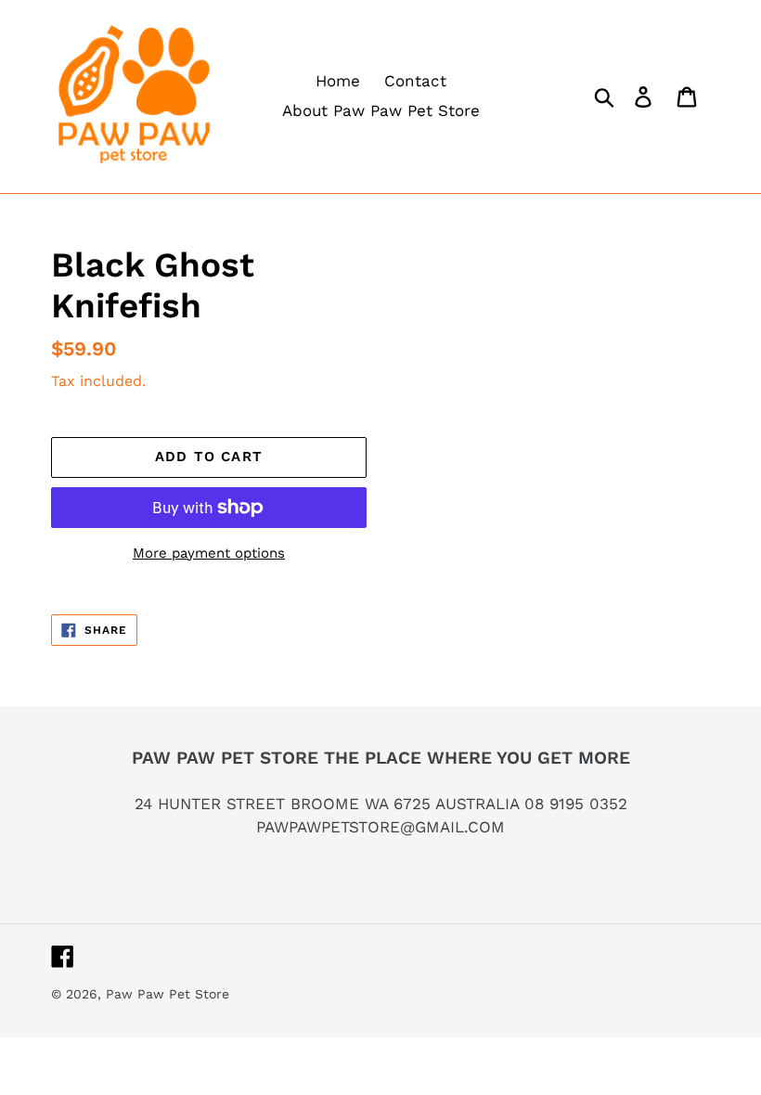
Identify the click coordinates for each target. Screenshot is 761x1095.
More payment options (209, 553)
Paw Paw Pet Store (167, 993)
